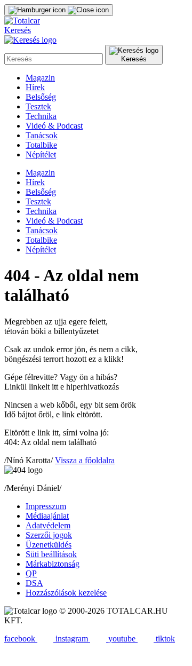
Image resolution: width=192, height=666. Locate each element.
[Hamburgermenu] (58, 10)
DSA (34, 583)
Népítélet (41, 154)
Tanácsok (42, 135)
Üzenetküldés (48, 544)
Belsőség (41, 96)
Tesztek (38, 106)
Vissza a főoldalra (85, 460)
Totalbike (41, 144)
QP (31, 573)
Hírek (35, 87)
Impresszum (46, 506)
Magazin (40, 77)
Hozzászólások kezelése (66, 592)
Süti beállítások (51, 554)
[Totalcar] (22, 20)
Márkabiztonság (52, 563)
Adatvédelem (48, 525)
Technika (41, 116)
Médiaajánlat (47, 515)
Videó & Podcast (54, 125)
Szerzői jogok (49, 535)
